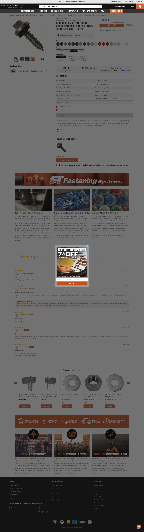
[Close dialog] (87, 246)
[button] (29, 11)
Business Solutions (116, 2)
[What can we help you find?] (100, 6)
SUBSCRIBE (72, 284)
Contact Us (139, 2)
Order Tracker (129, 2)
